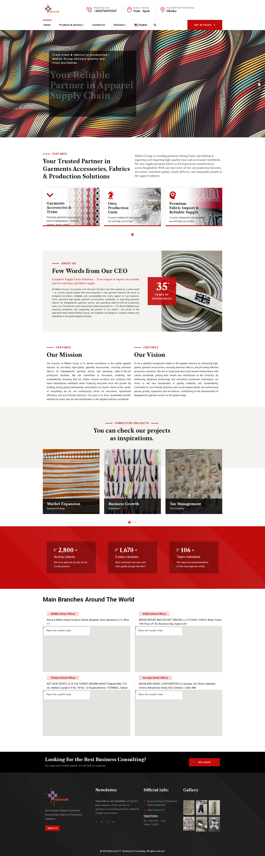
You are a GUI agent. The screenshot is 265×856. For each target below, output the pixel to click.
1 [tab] (132, 234)
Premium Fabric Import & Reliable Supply (184, 208)
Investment (113, 508)
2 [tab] (132, 522)
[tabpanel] (71, 209)
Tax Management (185, 504)
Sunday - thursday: (141, 8)
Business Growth (123, 504)
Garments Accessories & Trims (59, 207)
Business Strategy (56, 508)
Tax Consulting (177, 508)
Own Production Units (118, 208)
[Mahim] (51, 9)
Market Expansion (63, 504)
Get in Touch (202, 25)
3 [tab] (135, 522)
